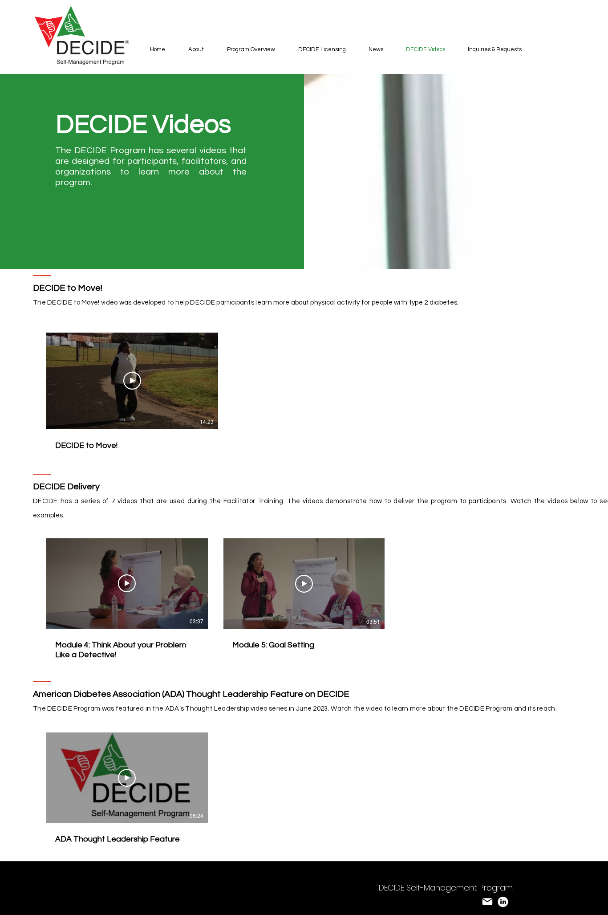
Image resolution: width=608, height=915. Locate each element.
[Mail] (487, 901)
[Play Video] (132, 381)
